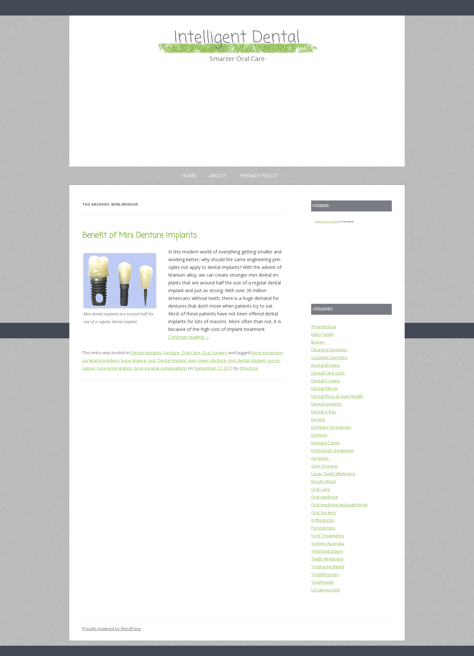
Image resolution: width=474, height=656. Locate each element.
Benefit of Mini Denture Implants (139, 235)
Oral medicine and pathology (339, 504)
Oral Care (191, 352)
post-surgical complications (160, 368)
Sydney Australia (327, 543)
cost (152, 360)
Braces (318, 342)
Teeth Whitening (327, 559)
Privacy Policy (259, 175)
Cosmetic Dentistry (329, 357)
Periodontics (323, 528)
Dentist (318, 419)
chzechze (248, 368)
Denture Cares (325, 443)
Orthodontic (322, 520)
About (217, 175)
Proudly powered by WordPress (111, 628)
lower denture (212, 360)
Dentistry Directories (331, 427)
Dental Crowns (325, 381)
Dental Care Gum (328, 373)
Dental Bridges (325, 365)
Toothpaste (322, 582)
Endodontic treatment (332, 450)
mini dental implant (246, 360)
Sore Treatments (327, 535)
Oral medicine (324, 497)
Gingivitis (320, 458)
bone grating (133, 360)
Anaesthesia (323, 326)
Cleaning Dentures (329, 350)
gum (192, 360)
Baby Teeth (322, 334)
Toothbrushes (325, 574)
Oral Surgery (214, 352)
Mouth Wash (323, 481)
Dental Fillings (324, 388)
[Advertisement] (237, 118)
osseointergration (114, 368)
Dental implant (172, 360)
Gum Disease (324, 466)
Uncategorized (325, 590)
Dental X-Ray (323, 412)
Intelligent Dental (237, 38)
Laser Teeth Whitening (333, 474)
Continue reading (189, 337)
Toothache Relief (327, 566)
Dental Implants (146, 352)
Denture (171, 352)
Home (189, 175)
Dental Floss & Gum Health (337, 396)
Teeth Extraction (327, 551)
